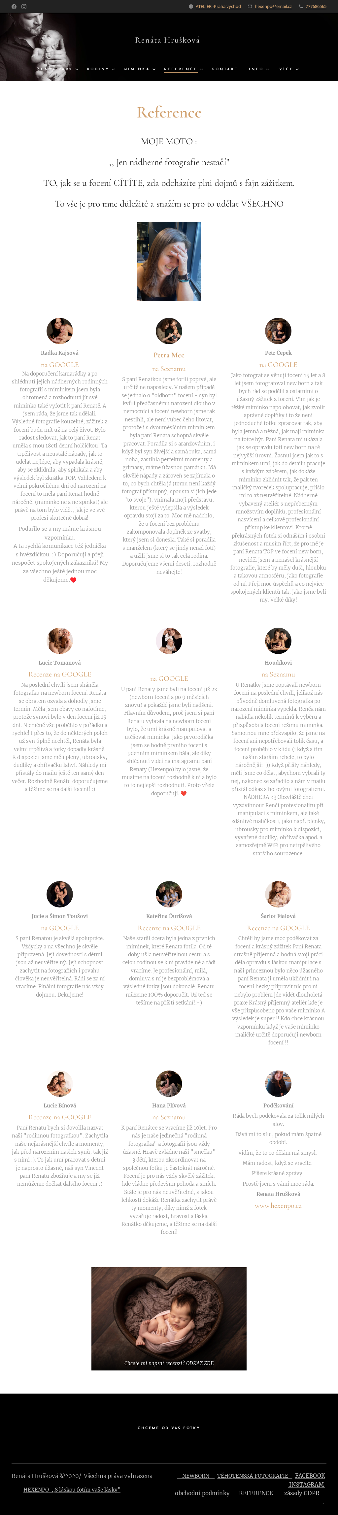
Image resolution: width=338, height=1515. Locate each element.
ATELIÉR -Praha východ (218, 6)
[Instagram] (24, 6)
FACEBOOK (310, 1475)
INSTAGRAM (306, 1484)
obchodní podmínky (202, 1493)
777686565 (316, 6)
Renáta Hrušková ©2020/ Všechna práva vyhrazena (83, 1476)
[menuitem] (59, 69)
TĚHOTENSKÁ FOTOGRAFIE (254, 1476)
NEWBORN (196, 1476)
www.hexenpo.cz (278, 1205)
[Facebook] (14, 6)
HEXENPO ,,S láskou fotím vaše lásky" (71, 1490)
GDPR (314, 1493)
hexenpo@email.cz (273, 6)
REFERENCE (256, 1493)
